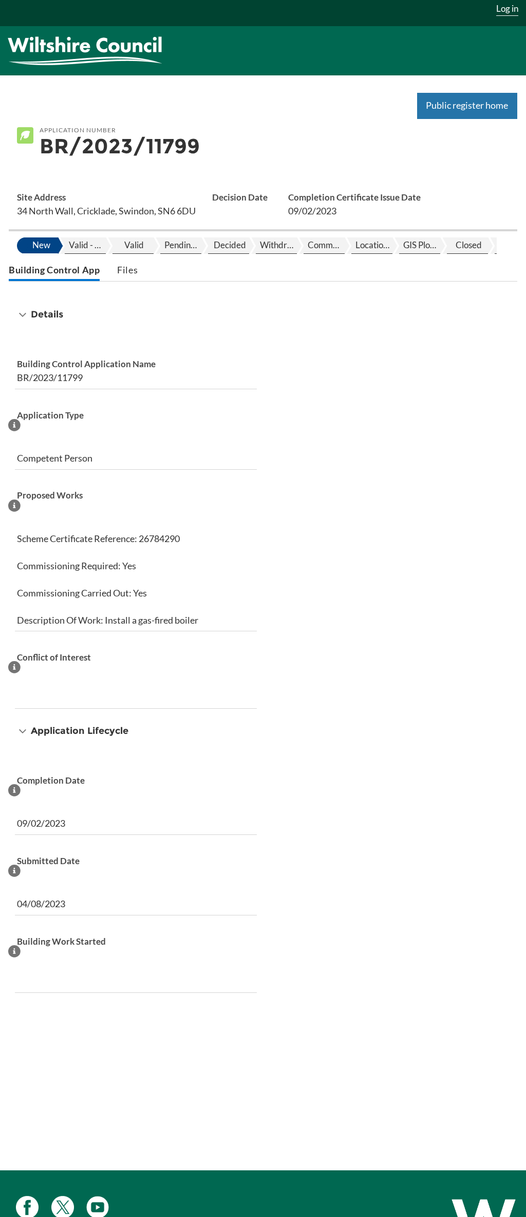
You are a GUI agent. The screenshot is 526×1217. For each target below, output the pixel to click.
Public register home (467, 105)
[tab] (54, 271)
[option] (40, 245)
